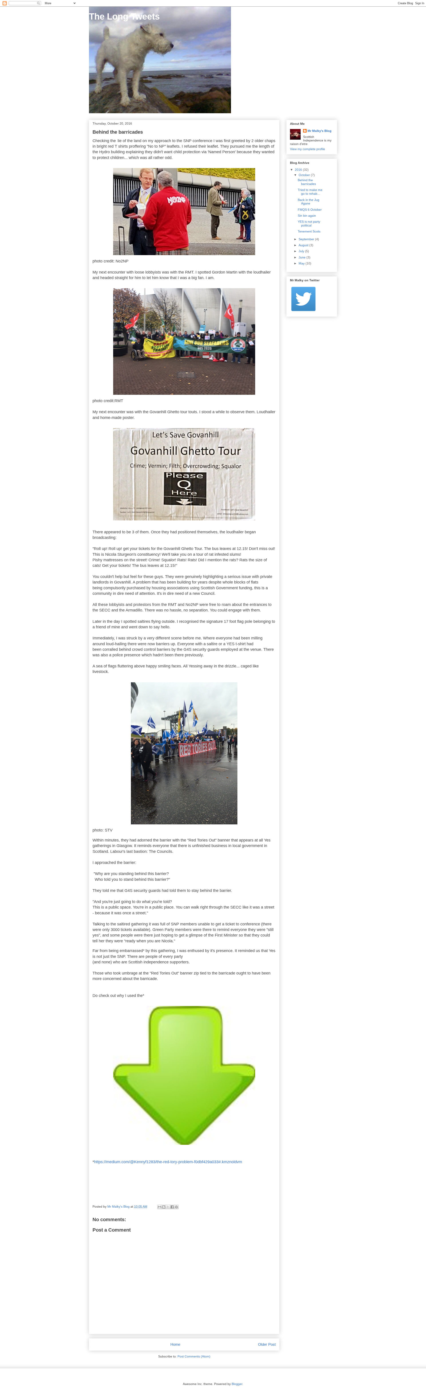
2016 (299, 169)
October (305, 175)
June (302, 257)
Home (175, 1344)
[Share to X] (168, 1207)
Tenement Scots (309, 231)
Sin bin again (307, 215)
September (307, 239)
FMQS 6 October (310, 209)
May (302, 263)
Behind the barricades (307, 182)
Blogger (237, 1384)
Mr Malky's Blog (319, 131)
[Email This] (159, 1207)
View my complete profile (307, 149)
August (304, 245)
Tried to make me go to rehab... (310, 191)
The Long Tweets (124, 16)
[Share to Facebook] (172, 1207)
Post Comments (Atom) (194, 1356)
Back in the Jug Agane (308, 201)
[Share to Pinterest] (176, 1207)
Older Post (267, 1344)
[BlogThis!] (164, 1207)
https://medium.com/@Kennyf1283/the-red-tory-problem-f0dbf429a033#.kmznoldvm (168, 1162)
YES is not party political (309, 223)
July (302, 251)
